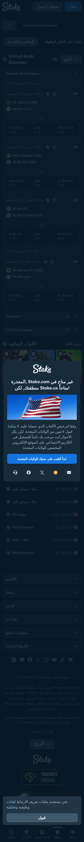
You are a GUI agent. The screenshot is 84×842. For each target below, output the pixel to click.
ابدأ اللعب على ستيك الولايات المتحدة (42, 459)
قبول (42, 817)
